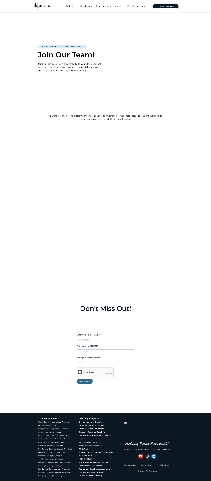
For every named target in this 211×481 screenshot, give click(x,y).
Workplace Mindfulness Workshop (50, 445)
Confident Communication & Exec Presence (54, 439)
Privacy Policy (147, 465)
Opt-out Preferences (147, 471)
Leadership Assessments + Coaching (95, 435)
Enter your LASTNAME (88, 346)
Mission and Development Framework (96, 452)
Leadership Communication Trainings (55, 449)
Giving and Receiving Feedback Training (53, 429)
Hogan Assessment (86, 439)
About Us (83, 449)
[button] (71, 6)
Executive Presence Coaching (92, 432)
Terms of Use (130, 465)
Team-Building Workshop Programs (54, 422)
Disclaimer (164, 465)
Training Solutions (47, 418)
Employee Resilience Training (49, 425)
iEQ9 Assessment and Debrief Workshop (53, 442)
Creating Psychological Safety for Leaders (53, 466)
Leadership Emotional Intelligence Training (54, 462)
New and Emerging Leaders (91, 425)
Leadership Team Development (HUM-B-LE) (54, 472)
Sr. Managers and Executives (92, 422)
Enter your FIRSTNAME (88, 335)
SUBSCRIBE (84, 381)
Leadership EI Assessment (90, 466)
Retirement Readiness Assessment (94, 469)
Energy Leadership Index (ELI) (90, 445)
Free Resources (87, 459)
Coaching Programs (89, 418)
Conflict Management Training (49, 432)
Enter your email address (88, 358)
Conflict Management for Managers (51, 459)
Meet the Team (85, 456)
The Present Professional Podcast (94, 462)
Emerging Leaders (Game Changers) (51, 476)
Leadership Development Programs (54, 469)
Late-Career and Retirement (91, 429)
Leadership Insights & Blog (91, 472)
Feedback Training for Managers (50, 456)
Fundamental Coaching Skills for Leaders (53, 452)
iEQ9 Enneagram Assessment (90, 442)
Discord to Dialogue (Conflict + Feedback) (53, 435)
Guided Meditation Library (90, 476)
